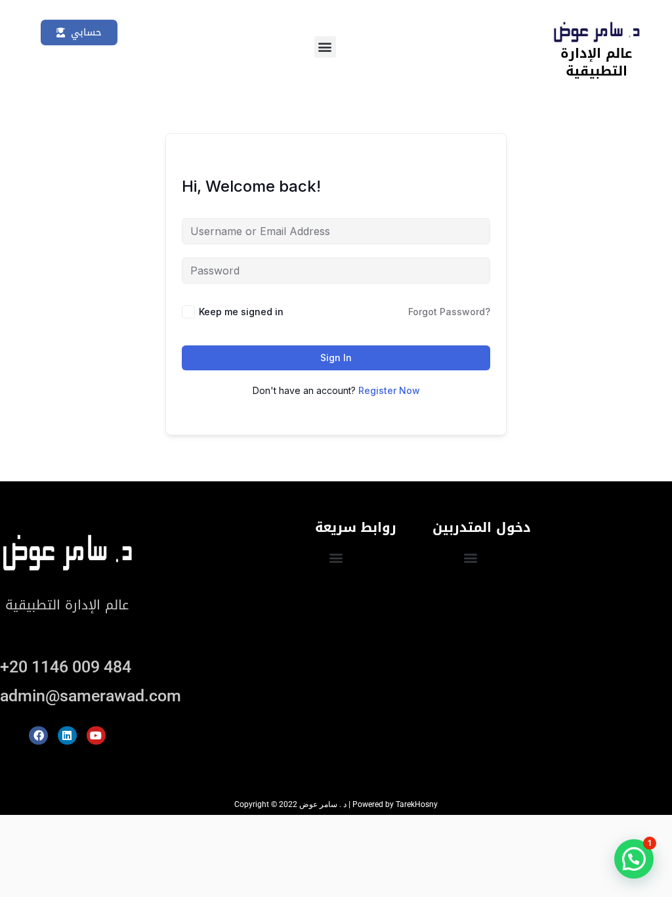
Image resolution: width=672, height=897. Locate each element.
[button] (325, 47)
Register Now (389, 390)
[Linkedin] (67, 735)
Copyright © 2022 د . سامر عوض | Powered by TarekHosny (336, 804)
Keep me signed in (241, 311)
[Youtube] (96, 735)
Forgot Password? (449, 311)
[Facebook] (38, 735)
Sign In (336, 357)
